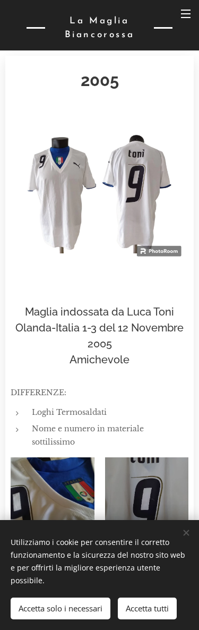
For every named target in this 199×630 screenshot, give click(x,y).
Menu (185, 13)
